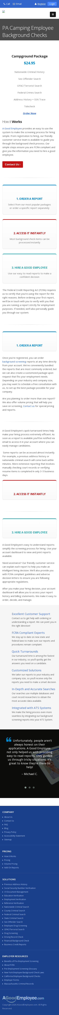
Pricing (7, 860)
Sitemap (8, 839)
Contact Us (12, 164)
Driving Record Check (13, 937)
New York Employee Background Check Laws (24, 972)
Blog (6, 828)
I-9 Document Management (16, 892)
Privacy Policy (10, 832)
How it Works (10, 856)
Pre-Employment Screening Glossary (20, 968)
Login (52, 3)
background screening (14, 361)
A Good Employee (12, 128)
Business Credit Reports (15, 944)
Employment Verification (15, 899)
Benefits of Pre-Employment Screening (21, 961)
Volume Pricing (10, 864)
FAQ (6, 824)
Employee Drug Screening (15, 925)
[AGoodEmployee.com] (16, 13)
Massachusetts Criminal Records (19, 983)
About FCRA (9, 965)
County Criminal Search (14, 910)
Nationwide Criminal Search (16, 907)
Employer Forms (11, 980)
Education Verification (14, 895)
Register (41, 3)
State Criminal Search (13, 918)
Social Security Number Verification (20, 888)
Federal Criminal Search (14, 914)
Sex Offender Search (13, 922)
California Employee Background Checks (22, 976)
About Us (8, 817)
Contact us (29, 406)
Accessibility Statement (14, 835)
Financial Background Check (16, 940)
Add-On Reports (11, 867)
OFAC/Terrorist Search (14, 929)
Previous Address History (15, 884)
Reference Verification (14, 903)
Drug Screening (11, 933)
